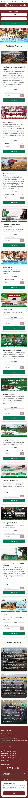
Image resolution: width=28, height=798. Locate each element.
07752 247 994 (8, 736)
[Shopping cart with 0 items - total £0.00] (25, 5)
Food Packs (7, 310)
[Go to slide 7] (17, 40)
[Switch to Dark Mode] (23, 1)
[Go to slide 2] (10, 40)
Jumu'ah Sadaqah (10, 122)
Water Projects (8, 267)
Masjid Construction (11, 440)
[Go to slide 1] (8, 40)
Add (22, 95)
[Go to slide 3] (11, 40)
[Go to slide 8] (19, 40)
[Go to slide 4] (13, 40)
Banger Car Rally (9, 173)
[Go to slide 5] (14, 40)
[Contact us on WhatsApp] (12, 1)
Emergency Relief (10, 523)
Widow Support (9, 394)
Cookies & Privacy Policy (6, 742)
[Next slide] (25, 35)
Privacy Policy (8, 788)
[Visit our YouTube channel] (4, 1)
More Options (14, 100)
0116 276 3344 (8, 733)
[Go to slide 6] (16, 40)
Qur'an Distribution (10, 480)
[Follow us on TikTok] (2, 1)
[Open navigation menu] (2, 5)
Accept (14, 793)
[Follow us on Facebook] (7, 1)
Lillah (5, 615)
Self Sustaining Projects (12, 350)
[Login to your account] (26, 1)
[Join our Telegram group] (15, 1)
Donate (14, 23)
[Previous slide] (2, 35)
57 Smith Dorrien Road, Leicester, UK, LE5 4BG (16, 740)
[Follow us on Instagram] (10, 1)
